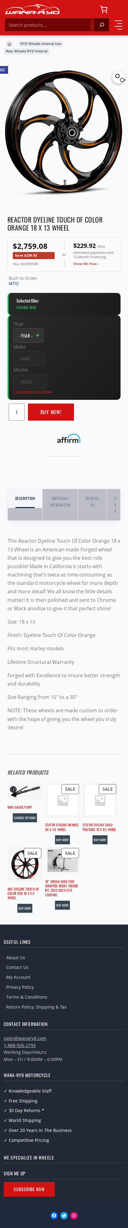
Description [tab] (25, 498)
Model (20, 369)
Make (19, 346)
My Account (18, 977)
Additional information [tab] (60, 501)
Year (18, 323)
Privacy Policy (20, 987)
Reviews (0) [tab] (92, 501)
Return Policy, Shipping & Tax (36, 1007)
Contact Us (17, 967)
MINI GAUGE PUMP (19, 807)
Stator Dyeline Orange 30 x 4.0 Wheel (62, 827)
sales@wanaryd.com (25, 1038)
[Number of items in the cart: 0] (103, 9)
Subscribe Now (29, 1189)
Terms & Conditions (26, 997)
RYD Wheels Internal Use (41, 44)
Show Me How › (86, 263)
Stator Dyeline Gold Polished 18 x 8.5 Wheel (99, 827)
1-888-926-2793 (20, 1045)
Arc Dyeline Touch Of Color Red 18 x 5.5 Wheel (23, 893)
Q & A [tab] (115, 505)
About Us (15, 958)
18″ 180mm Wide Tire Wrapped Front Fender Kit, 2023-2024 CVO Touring (61, 888)
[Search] (101, 25)
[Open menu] (118, 25)
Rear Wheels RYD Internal (27, 51)
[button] (118, 77)
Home (9, 44)
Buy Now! (51, 412)
